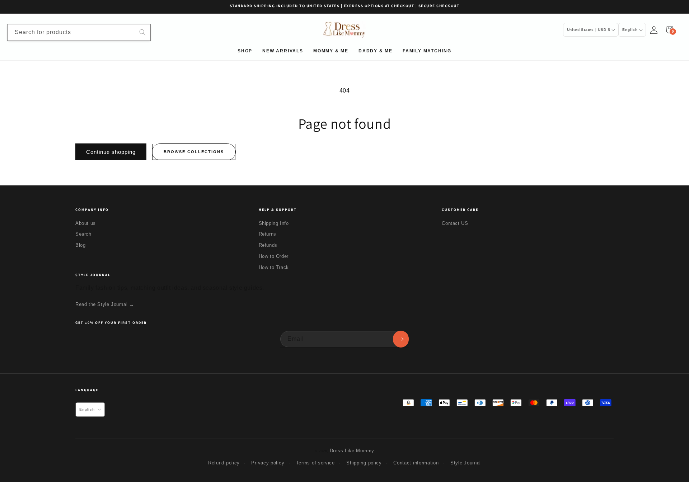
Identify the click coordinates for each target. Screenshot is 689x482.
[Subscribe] (401, 339)
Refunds (268, 245)
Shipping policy (364, 463)
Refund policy (224, 463)
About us (85, 223)
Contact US (455, 223)
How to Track (274, 267)
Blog (80, 245)
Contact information (416, 463)
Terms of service (315, 463)
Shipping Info (274, 223)
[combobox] (79, 32)
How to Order (274, 256)
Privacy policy (267, 463)
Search (83, 234)
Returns (267, 234)
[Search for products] (142, 32)
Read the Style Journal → (104, 304)
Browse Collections (194, 152)
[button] (670, 30)
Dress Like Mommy (352, 450)
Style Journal (465, 463)
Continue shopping (111, 152)
